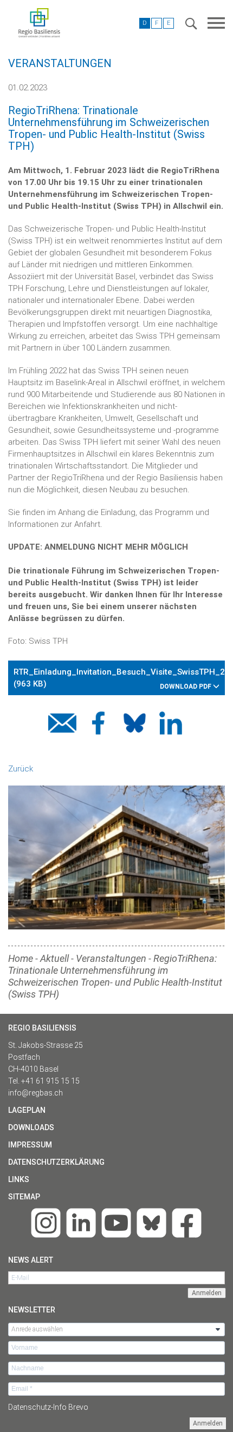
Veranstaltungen (111, 958)
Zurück (20, 769)
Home (20, 958)
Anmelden (208, 1423)
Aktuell (54, 958)
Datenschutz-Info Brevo (48, 1407)
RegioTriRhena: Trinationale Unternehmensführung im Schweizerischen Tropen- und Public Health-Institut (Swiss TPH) (115, 976)
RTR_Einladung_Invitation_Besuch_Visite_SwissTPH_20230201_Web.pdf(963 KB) (119, 678)
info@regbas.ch (35, 1092)
